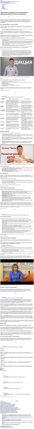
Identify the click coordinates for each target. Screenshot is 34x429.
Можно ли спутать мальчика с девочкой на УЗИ (7, 406)
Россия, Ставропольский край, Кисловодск (6, 426)
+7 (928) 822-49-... (5, 2)
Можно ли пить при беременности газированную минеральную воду (10, 409)
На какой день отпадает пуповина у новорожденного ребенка (9, 412)
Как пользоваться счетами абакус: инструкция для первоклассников (13, 382)
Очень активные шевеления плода (5, 403)
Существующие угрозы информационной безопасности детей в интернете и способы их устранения (16, 415)
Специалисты (4, 6)
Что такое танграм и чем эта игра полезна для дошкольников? (10, 424)
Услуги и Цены (4, 4)
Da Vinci (1, 0)
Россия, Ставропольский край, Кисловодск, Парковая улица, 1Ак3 (9, 1)
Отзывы (3, 7)
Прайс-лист (3, 8)
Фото (2, 5)
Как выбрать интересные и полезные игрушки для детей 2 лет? (13, 388)
